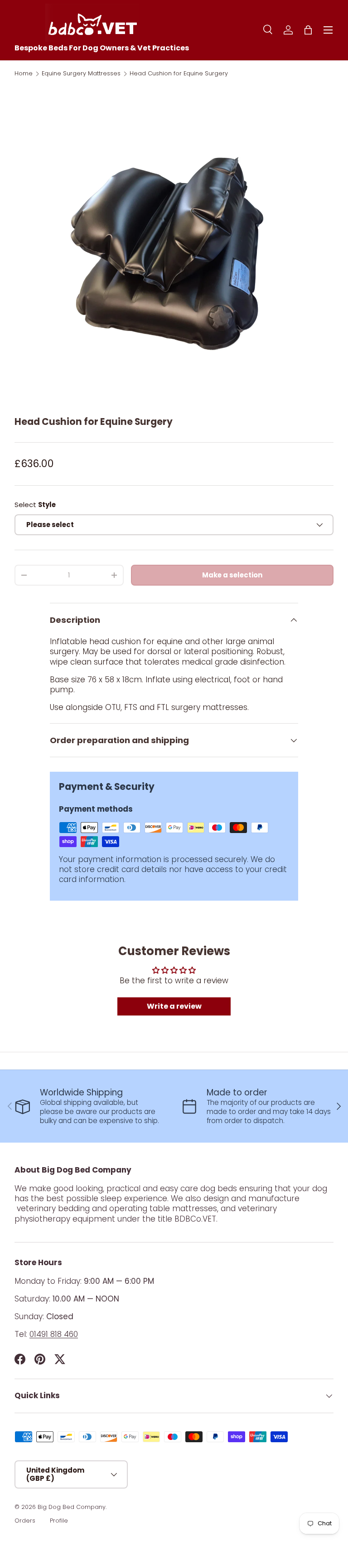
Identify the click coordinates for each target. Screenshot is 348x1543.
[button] (308, 30)
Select (35, 504)
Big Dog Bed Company (72, 1507)
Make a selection (232, 575)
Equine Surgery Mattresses (81, 74)
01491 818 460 (53, 1334)
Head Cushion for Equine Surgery (179, 74)
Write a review (174, 1006)
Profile (59, 1520)
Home (23, 74)
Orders (24, 1520)
